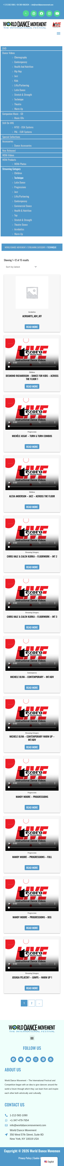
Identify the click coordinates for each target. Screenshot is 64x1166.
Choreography (20, 57)
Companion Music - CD (12, 114)
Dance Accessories (23, 145)
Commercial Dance (23, 206)
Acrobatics (19, 229)
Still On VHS (8, 123)
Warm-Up (18, 109)
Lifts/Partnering (21, 85)
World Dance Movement (15, 247)
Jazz (16, 76)
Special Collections (11, 137)
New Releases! (9, 150)
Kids (16, 80)
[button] (26, 13)
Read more (32, 327)
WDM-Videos (8, 155)
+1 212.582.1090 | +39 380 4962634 (16, 4)
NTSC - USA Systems (23, 127)
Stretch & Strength (23, 94)
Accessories (7, 141)
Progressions (20, 187)
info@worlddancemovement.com (42, 4)
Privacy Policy (24, 1158)
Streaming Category (11, 169)
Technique (18, 99)
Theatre (17, 104)
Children (18, 173)
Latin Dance (19, 90)
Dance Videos (8, 53)
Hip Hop (18, 71)
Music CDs (19, 118)
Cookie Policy (39, 1158)
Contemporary (20, 62)
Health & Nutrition (22, 210)
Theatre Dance (21, 224)
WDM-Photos (20, 164)
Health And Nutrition (23, 66)
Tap (15, 215)
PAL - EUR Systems (23, 132)
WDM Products (9, 160)
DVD (4, 48)
